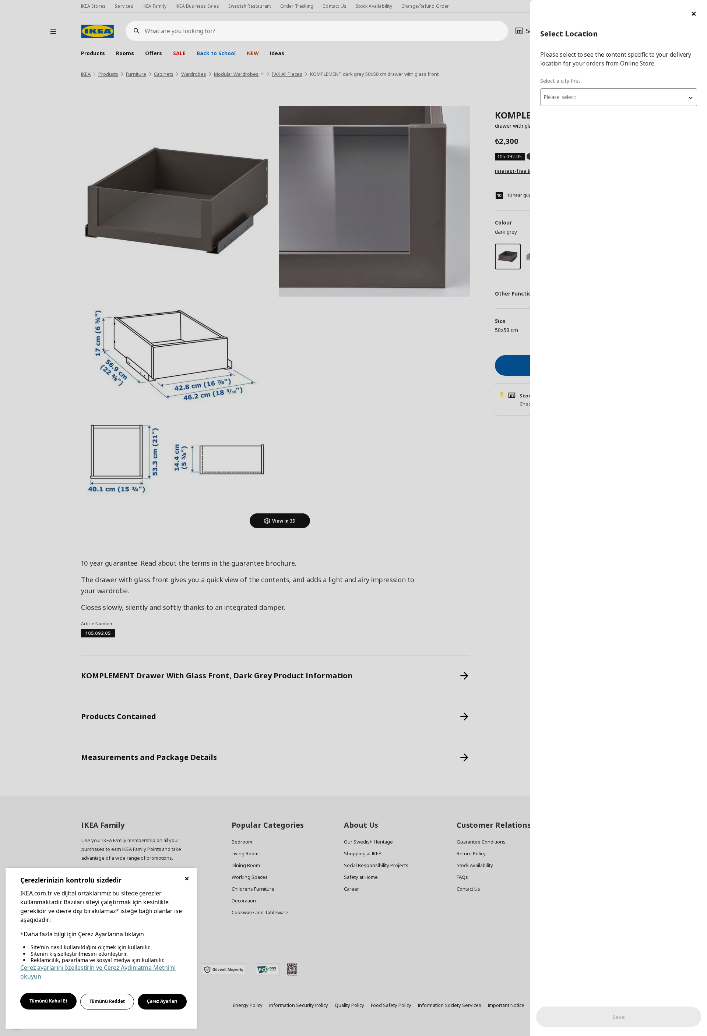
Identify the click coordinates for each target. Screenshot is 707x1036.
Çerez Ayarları (162, 1001)
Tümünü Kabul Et (48, 1001)
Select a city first (560, 80)
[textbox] (619, 97)
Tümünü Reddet (107, 1001)
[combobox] (618, 97)
